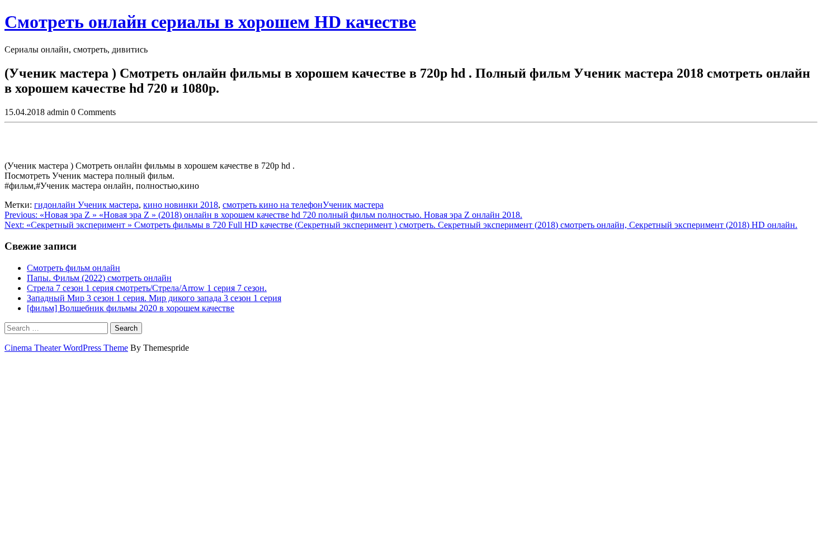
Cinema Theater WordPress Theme (66, 347)
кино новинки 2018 (180, 204)
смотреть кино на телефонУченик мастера (303, 204)
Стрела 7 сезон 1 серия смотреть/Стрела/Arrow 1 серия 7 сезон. (147, 288)
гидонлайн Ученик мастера (86, 204)
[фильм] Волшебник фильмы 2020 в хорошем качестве (130, 308)
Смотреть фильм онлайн (73, 268)
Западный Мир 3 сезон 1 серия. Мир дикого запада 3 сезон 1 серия (154, 298)
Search (126, 328)
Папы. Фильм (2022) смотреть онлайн (99, 278)
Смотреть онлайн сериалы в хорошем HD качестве (210, 22)
